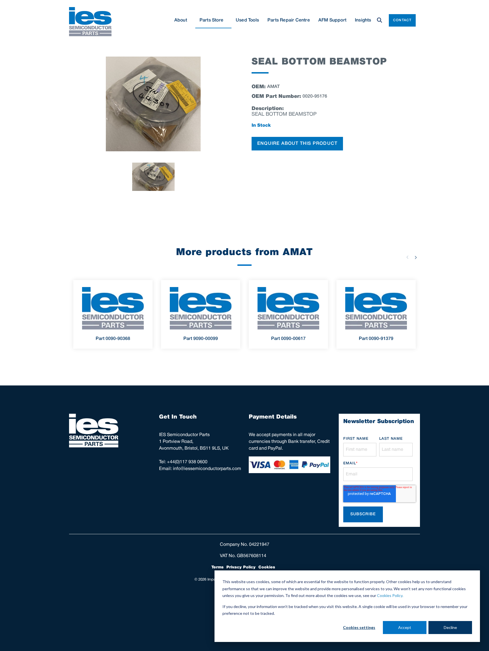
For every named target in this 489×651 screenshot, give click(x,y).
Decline (450, 627)
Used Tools (247, 20)
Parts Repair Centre (288, 20)
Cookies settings (359, 627)
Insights (363, 20)
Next (415, 257)
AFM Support (332, 20)
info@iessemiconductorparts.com (207, 469)
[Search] (379, 20)
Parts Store (211, 20)
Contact (402, 20)
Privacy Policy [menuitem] (241, 567)
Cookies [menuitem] (266, 567)
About (180, 20)
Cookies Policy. (390, 595)
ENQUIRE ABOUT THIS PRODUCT (297, 144)
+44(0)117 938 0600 (187, 462)
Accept (404, 627)
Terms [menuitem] (217, 567)
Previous (407, 257)
